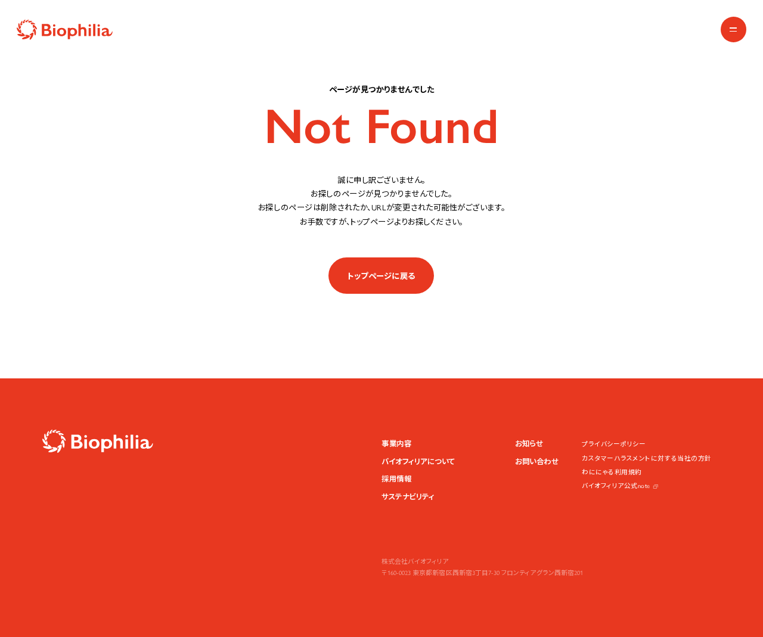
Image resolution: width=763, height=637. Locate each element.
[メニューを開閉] (733, 29)
